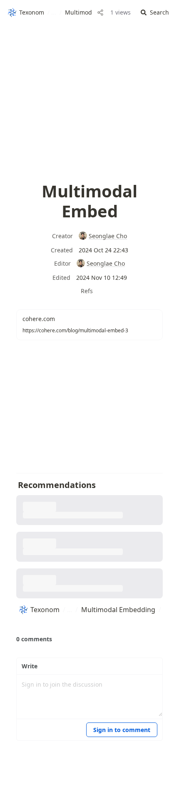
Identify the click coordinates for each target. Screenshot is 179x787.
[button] (155, 12)
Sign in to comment (121, 730)
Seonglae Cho (108, 236)
